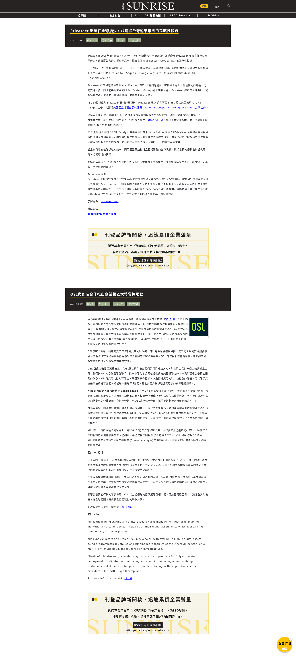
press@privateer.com (102, 213)
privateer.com (110, 201)
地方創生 (115, 15)
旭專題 (82, 15)
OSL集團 (170, 319)
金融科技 (118, 304)
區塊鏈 (90, 304)
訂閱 (204, 6)
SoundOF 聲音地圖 (148, 15)
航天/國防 (92, 40)
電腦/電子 (107, 40)
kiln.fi (128, 578)
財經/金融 (134, 40)
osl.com (127, 507)
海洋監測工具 (155, 120)
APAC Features (181, 15)
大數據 (120, 40)
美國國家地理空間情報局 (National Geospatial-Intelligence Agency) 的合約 (159, 107)
